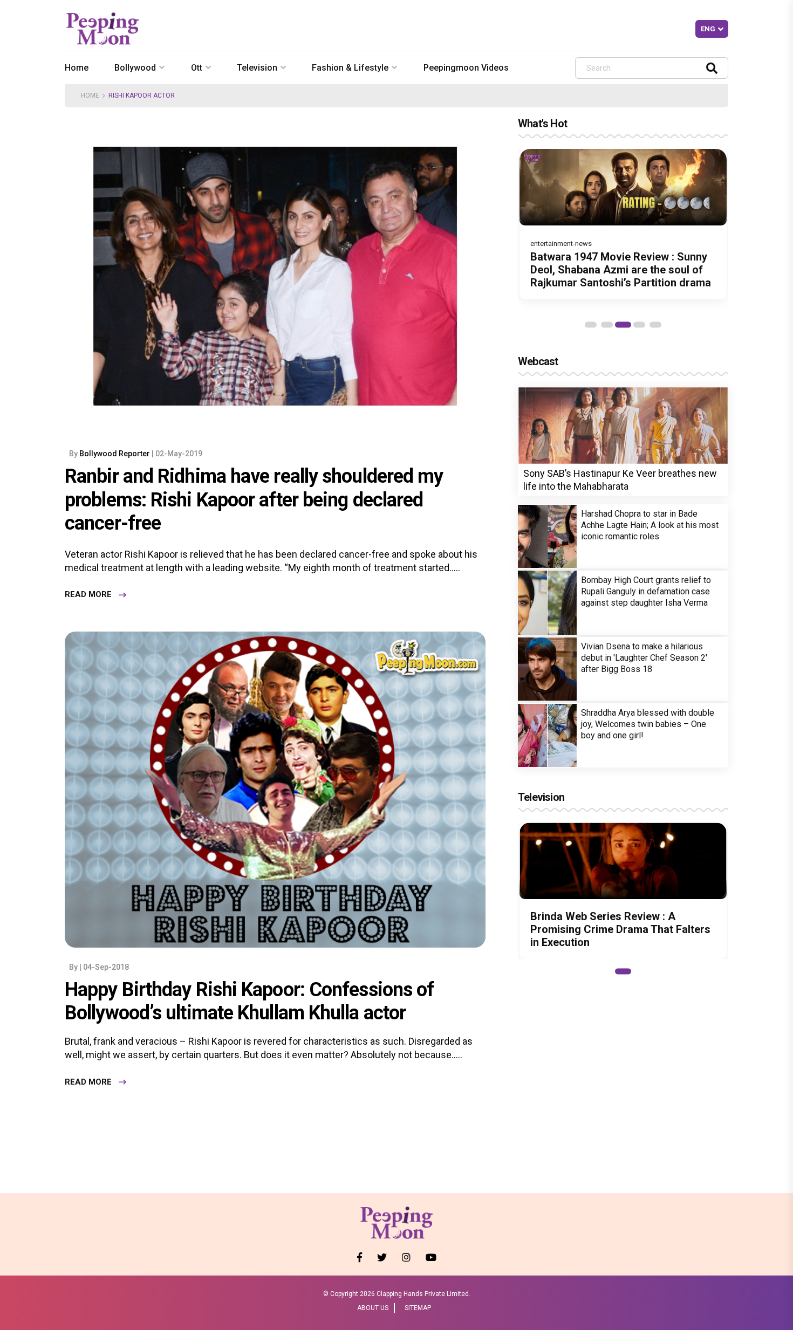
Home (76, 68)
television (257, 68)
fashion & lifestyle (350, 68)
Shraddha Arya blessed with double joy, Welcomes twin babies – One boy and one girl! (647, 724)
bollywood (135, 68)
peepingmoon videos (466, 68)
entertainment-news (561, 243)
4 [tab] (639, 324)
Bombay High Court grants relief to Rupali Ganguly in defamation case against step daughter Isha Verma (646, 591)
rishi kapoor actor (141, 95)
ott (196, 68)
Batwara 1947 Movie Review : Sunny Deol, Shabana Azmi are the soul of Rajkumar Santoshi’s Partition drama (620, 269)
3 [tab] (623, 324)
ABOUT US (372, 1308)
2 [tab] (606, 324)
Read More (88, 595)
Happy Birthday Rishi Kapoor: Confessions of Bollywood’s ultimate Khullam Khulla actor (249, 1001)
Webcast (538, 361)
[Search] (711, 67)
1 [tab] (590, 324)
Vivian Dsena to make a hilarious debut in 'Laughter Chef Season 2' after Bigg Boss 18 (644, 657)
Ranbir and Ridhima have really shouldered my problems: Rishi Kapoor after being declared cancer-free (254, 499)
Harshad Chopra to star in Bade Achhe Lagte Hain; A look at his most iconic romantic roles (650, 525)
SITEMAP (418, 1308)
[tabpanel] (623, 224)
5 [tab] (655, 324)
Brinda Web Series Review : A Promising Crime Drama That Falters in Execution (620, 929)
